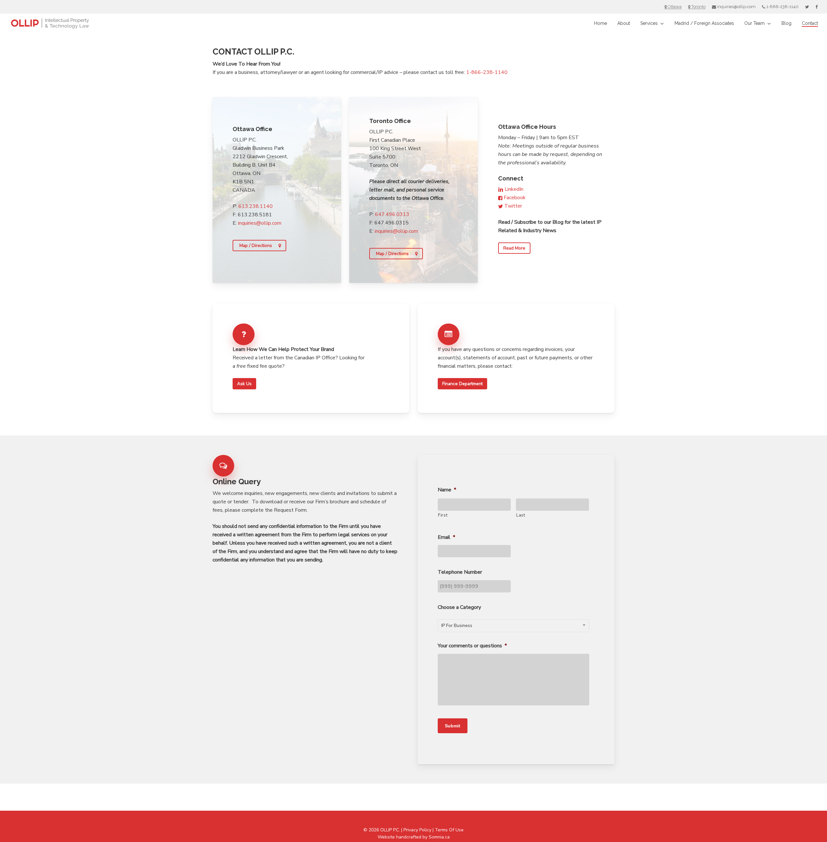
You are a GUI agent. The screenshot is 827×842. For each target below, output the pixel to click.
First (442, 515)
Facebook (514, 197)
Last (520, 515)
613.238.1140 (255, 206)
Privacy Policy (417, 830)
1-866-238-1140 (487, 72)
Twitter (512, 206)
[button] (259, 245)
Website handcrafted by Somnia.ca (414, 837)
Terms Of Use (449, 830)
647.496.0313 (392, 214)
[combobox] (513, 625)
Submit (452, 725)
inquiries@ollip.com (259, 223)
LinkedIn (513, 189)
